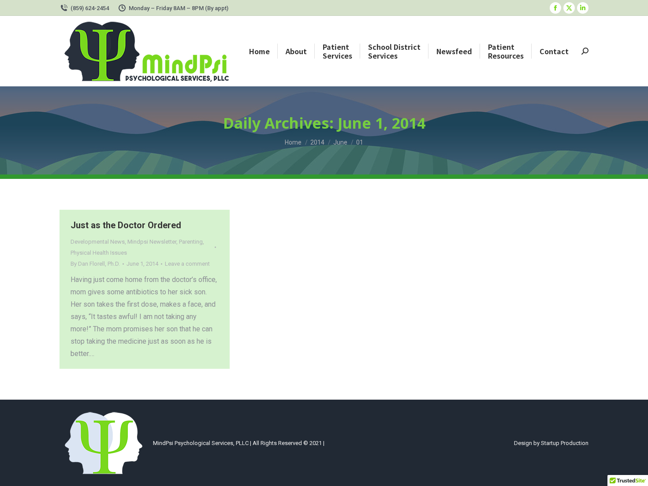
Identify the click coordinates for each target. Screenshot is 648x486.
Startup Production (564, 443)
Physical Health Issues (99, 252)
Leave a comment (187, 263)
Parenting (191, 241)
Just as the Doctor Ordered (126, 225)
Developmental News (98, 241)
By (95, 263)
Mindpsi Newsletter (151, 241)
